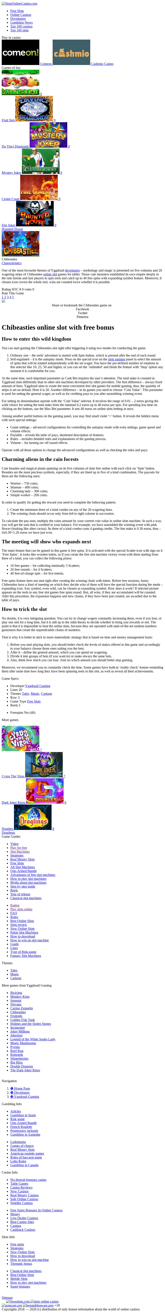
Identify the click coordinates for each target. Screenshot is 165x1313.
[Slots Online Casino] (45, 1301)
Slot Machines (20, 851)
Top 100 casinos (21, 26)
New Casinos (19, 1191)
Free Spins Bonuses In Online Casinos (36, 1210)
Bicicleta (16, 993)
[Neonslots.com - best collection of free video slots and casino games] (18, 1301)
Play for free (18, 848)
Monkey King (19, 996)
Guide (14, 944)
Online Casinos (20, 15)
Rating (14, 905)
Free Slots (17, 11)
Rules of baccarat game (26, 1157)
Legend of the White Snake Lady (32, 1039)
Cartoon (46, 693)
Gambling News (21, 22)
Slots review (18, 925)
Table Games (19, 1183)
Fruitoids (16, 1016)
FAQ (13, 913)
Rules (14, 917)
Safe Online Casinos (24, 1199)
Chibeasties (18, 1012)
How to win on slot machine (29, 940)
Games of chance (22, 1146)
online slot (50, 274)
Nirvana (15, 1004)
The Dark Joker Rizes (25, 1070)
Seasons (15, 1000)
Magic (35, 693)
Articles (15, 1111)
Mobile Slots (19, 1279)
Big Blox (16, 1062)
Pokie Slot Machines (24, 932)
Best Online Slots (22, 921)
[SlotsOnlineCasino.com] (19, 3)
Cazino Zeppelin (21, 1008)
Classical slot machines (25, 898)
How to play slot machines (28, 878)
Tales (25, 693)
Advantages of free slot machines (32, 875)
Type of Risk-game (23, 952)
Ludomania (18, 1142)
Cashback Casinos (22, 1229)
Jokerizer (16, 1035)
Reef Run (16, 1051)
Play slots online (21, 909)
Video (14, 844)
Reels (14, 890)
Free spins (17, 1244)
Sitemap (7, 1297)
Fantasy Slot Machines (25, 956)
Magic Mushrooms (23, 1043)
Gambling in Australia (25, 1134)
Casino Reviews (21, 1187)
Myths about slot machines (28, 882)
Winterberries (19, 1058)
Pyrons (15, 1047)
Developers (18, 18)
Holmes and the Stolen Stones (30, 1024)
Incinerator (17, 1027)
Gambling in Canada (24, 1165)
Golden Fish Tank (22, 1020)
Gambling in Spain (23, 1115)
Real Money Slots (22, 859)
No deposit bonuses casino (28, 1180)
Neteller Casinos (21, 1203)
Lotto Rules (18, 1161)
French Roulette (21, 1127)
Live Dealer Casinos (24, 1218)
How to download (22, 936)
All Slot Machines (22, 867)
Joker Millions (20, 1031)
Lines (14, 948)
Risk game (17, 1119)
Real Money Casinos (24, 1195)
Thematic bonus (21, 1263)
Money (15, 1214)
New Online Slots (22, 928)
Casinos (15, 1226)
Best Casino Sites (22, 1222)
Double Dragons (21, 1066)
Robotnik (16, 1055)
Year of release (20, 894)
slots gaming (116, 359)
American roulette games (27, 1153)
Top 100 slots (19, 30)
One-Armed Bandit (23, 871)
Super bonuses (20, 1286)
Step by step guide (22, 886)
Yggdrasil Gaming (37, 686)
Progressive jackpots (24, 1130)
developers (72, 270)
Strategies (16, 855)
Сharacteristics (11, 263)
